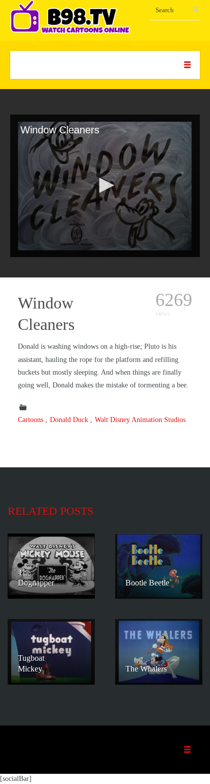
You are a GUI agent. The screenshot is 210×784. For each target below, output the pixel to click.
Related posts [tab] (50, 511)
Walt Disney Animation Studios (140, 420)
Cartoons (30, 420)
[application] (105, 186)
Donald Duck (69, 420)
